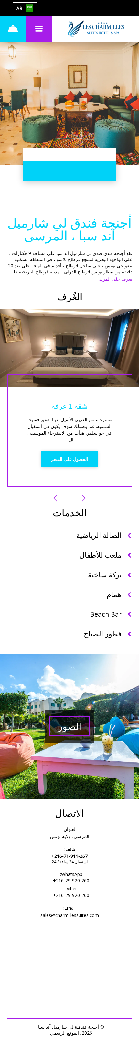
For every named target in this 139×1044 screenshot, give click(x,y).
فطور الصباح (103, 633)
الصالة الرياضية (99, 535)
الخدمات (70, 512)
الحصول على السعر (69, 459)
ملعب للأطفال (101, 555)
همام (114, 594)
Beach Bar (106, 614)
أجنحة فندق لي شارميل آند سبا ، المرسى (69, 229)
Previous (81, 498)
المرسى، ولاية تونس (69, 836)
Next (58, 498)
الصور (69, 726)
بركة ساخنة (105, 574)
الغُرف (69, 296)
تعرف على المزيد (115, 279)
